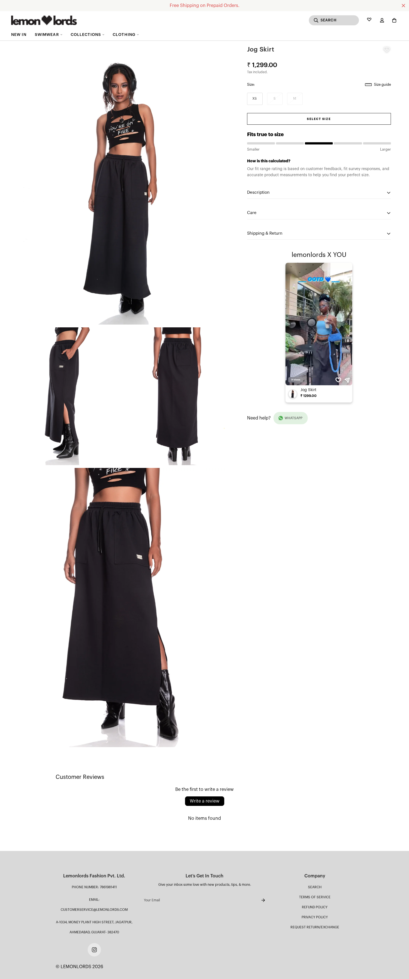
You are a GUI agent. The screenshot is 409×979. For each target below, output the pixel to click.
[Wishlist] (369, 20)
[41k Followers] (94, 949)
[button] (393, 20)
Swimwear (47, 35)
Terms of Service (315, 897)
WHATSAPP (293, 418)
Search (315, 887)
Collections (86, 35)
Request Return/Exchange (314, 927)
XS (254, 98)
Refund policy (314, 907)
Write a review (205, 801)
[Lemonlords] (44, 20)
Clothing (124, 35)
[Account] (382, 20)
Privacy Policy (315, 917)
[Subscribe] (258, 900)
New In (18, 35)
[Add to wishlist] (387, 49)
